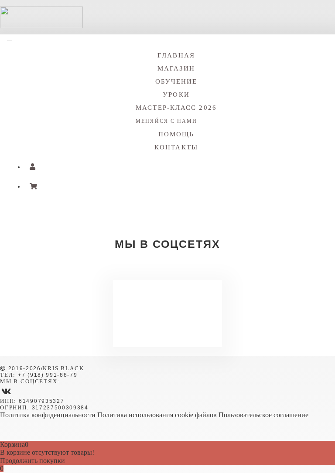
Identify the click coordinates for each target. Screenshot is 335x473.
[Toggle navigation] (9, 40)
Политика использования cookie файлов (157, 415)
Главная (176, 55)
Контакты (176, 147)
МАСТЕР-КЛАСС (176, 114)
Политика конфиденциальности (48, 415)
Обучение (176, 81)
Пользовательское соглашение (263, 415)
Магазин (176, 68)
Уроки (176, 94)
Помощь (176, 134)
